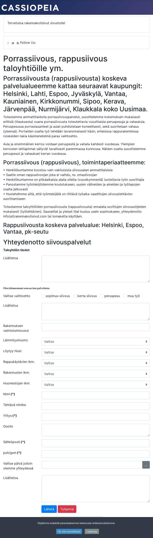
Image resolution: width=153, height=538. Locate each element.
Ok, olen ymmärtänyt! (69, 531)
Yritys (10, 416)
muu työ (134, 296)
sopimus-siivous (58, 296)
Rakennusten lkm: (16, 372)
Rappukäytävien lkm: (18, 362)
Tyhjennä (67, 509)
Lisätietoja (91, 531)
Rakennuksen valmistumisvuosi (16, 328)
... (146, 465)
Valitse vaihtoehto (16, 296)
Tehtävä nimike (14, 405)
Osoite (8, 426)
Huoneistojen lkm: (16, 383)
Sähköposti (14, 442)
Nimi (9, 394)
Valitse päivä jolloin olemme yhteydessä (18, 465)
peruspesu (112, 296)
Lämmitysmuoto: (15, 340)
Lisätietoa (10, 258)
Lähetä (49, 509)
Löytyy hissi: (12, 351)
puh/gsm (12, 453)
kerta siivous (87, 296)
